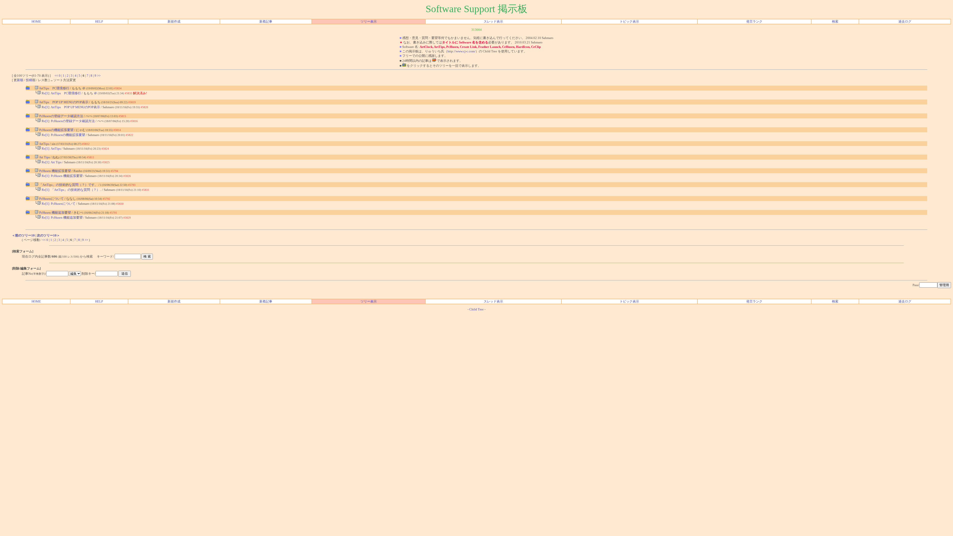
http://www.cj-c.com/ (461, 51)
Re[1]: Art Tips (51, 162)
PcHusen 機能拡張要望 (54, 171)
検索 (835, 21)
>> (99, 75)
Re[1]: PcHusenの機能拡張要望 (63, 135)
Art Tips (44, 157)
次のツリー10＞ (48, 235)
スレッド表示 (493, 21)
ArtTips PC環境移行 (53, 88)
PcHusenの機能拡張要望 (55, 130)
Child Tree (476, 309)
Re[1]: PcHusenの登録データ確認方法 (68, 121)
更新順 (18, 80)
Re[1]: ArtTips (51, 148)
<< (56, 75)
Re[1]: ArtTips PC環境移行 (61, 93)
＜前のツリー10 (23, 235)
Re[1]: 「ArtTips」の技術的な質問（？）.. (71, 190)
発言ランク (754, 21)
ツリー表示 (369, 21)
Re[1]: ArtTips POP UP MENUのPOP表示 (70, 107)
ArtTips (44, 144)
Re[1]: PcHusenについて (58, 203)
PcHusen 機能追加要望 (54, 212)
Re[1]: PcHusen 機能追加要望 (62, 217)
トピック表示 (629, 21)
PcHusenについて (51, 199)
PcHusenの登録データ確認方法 (60, 116)
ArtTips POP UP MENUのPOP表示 (63, 102)
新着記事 (265, 21)
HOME (36, 21)
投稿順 (30, 80)
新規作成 (174, 21)
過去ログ (904, 21)
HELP (99, 21)
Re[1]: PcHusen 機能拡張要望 (62, 176)
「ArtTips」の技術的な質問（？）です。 (68, 185)
